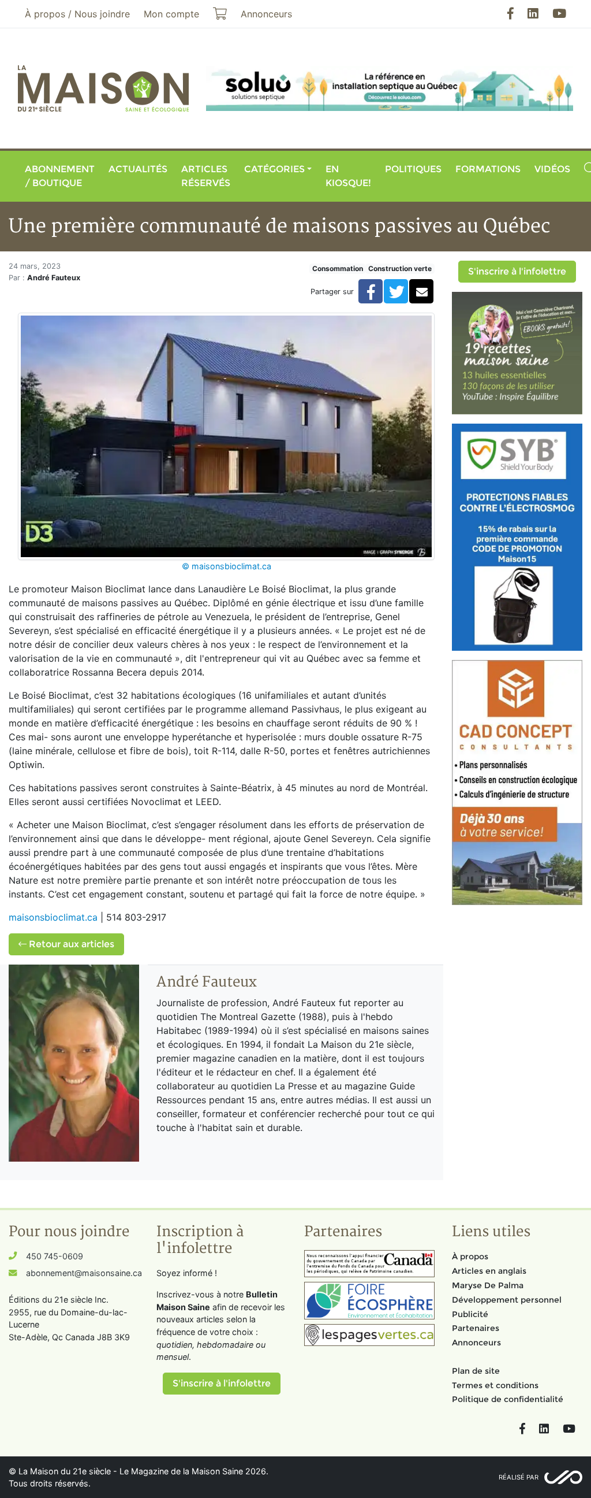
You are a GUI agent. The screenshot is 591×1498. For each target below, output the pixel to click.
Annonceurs (476, 1342)
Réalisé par (518, 1477)
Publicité (470, 1314)
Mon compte (171, 14)
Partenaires (475, 1328)
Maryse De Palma (487, 1285)
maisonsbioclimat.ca (53, 917)
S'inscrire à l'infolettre (517, 271)
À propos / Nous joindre (77, 14)
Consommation (337, 268)
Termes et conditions (495, 1385)
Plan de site (476, 1371)
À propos (470, 1256)
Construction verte (400, 268)
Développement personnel (507, 1300)
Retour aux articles (70, 944)
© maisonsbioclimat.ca (226, 566)
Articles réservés (205, 176)
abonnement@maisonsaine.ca (84, 1273)
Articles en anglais (489, 1271)
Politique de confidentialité (507, 1399)
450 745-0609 (54, 1256)
